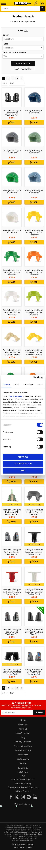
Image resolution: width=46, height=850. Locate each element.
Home (23, 720)
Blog (23, 737)
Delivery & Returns (23, 741)
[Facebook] (11, 797)
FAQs (23, 775)
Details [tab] (16, 384)
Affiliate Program (23, 791)
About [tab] (40, 384)
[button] (23, 39)
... (12, 78)
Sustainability (23, 759)
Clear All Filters (23, 69)
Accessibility (23, 754)
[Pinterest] (29, 797)
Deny (23, 470)
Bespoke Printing (23, 783)
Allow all (23, 457)
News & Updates (23, 733)
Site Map (23, 763)
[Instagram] (23, 797)
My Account (23, 724)
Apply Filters (23, 63)
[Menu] (3, 3)
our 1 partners (16, 396)
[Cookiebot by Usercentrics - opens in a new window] (33, 377)
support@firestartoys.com (23, 779)
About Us (23, 729)
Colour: (5, 35)
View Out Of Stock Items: (14, 52)
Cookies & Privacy (23, 750)
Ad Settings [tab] (28, 384)
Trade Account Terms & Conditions (23, 787)
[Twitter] (16, 797)
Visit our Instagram (23, 804)
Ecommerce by (20, 847)
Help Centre (23, 772)
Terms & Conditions (23, 746)
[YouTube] (35, 797)
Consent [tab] (6, 384)
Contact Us (23, 768)
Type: (5, 44)
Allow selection (23, 464)
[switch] (40, 432)
